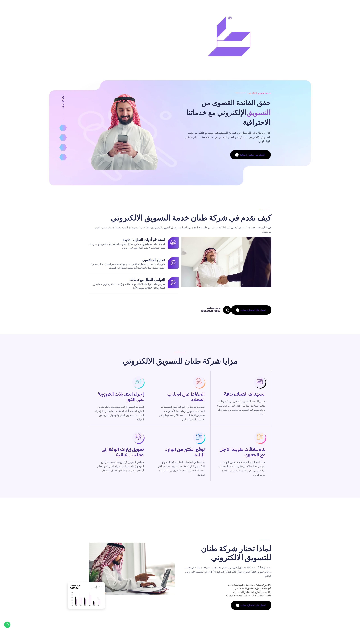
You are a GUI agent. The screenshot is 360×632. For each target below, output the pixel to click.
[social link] (63, 128)
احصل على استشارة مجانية (251, 418)
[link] (227, 310)
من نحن (110, 40)
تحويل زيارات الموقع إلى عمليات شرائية (123, 452)
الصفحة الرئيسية (130, 40)
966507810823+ (211, 310)
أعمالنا (95, 40)
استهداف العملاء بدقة (245, 394)
